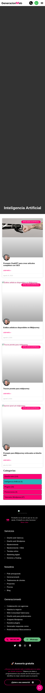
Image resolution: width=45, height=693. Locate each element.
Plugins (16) (9, 487)
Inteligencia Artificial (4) (13, 482)
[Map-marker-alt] (30, 645)
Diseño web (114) (11, 476)
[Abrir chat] (39, 688)
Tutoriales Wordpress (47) (14, 497)
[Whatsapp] (25, 645)
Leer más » (7, 270)
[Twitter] (15, 645)
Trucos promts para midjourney (16, 389)
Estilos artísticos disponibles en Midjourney (21, 327)
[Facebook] (20, 645)
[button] (42, 3)
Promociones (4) (10, 492)
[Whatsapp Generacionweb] (36, 4)
